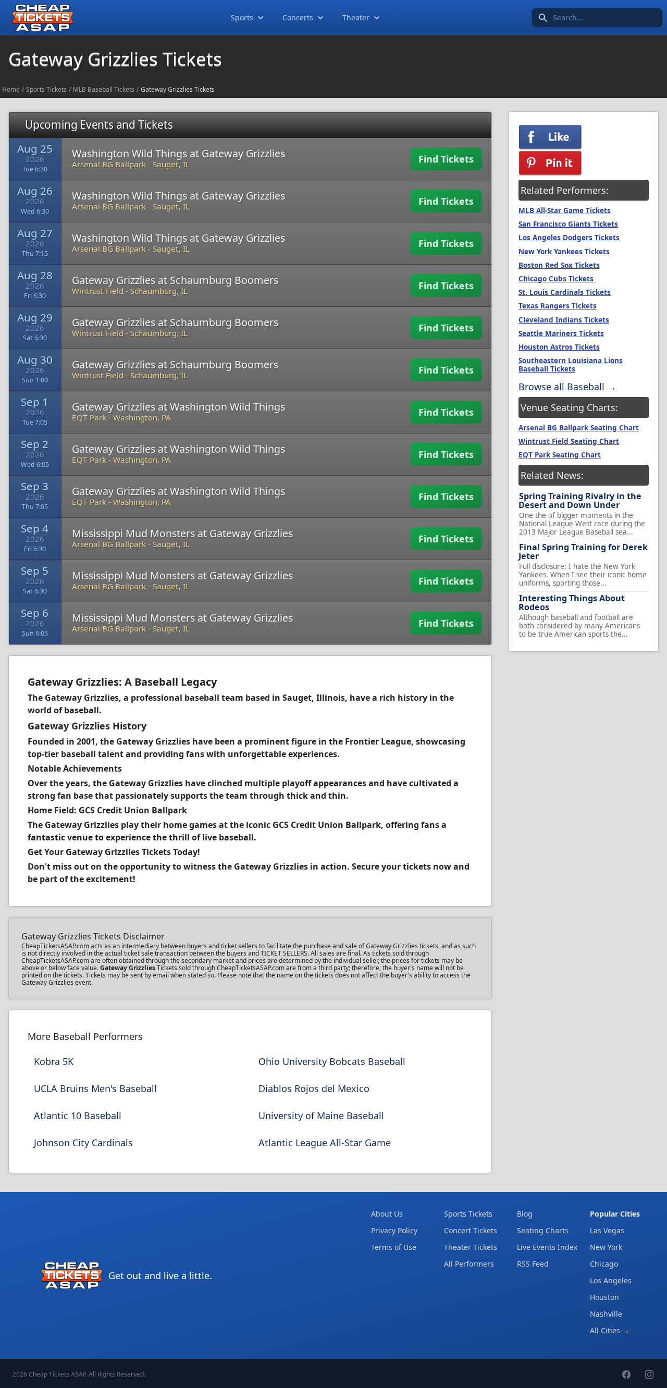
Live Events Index (547, 1247)
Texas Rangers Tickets (557, 306)
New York (606, 1247)
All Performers (469, 1264)
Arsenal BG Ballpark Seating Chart (578, 427)
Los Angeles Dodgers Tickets (569, 237)
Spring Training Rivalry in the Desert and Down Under (579, 500)
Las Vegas (607, 1230)
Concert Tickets (470, 1230)
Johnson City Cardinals (83, 1142)
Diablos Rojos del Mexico (313, 1088)
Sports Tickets (46, 89)
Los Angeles (611, 1280)
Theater (355, 17)
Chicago (604, 1264)
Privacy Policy (394, 1230)
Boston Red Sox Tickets (559, 265)
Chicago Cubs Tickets (556, 278)
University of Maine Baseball (321, 1115)
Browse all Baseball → (567, 386)
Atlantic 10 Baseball (77, 1115)
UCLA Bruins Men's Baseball (95, 1088)
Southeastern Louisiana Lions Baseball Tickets (570, 365)
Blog (525, 1214)
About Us (387, 1214)
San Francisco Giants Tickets (568, 224)
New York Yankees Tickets (564, 251)
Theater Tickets (470, 1247)
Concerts (297, 17)
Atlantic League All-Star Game (324, 1142)
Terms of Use (393, 1247)
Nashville (606, 1314)
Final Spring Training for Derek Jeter (583, 551)
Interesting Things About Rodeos (571, 602)
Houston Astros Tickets (559, 347)
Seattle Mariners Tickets (561, 333)
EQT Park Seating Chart (559, 455)
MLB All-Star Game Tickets (564, 210)
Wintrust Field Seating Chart (568, 441)
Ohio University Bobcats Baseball (331, 1061)
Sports (242, 17)
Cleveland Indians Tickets (563, 320)
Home (11, 89)
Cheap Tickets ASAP (57, 1374)
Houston (604, 1297)
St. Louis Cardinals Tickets (564, 292)
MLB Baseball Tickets (103, 89)
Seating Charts (543, 1230)
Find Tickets (446, 159)
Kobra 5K (53, 1061)
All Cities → (609, 1330)
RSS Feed (533, 1264)
